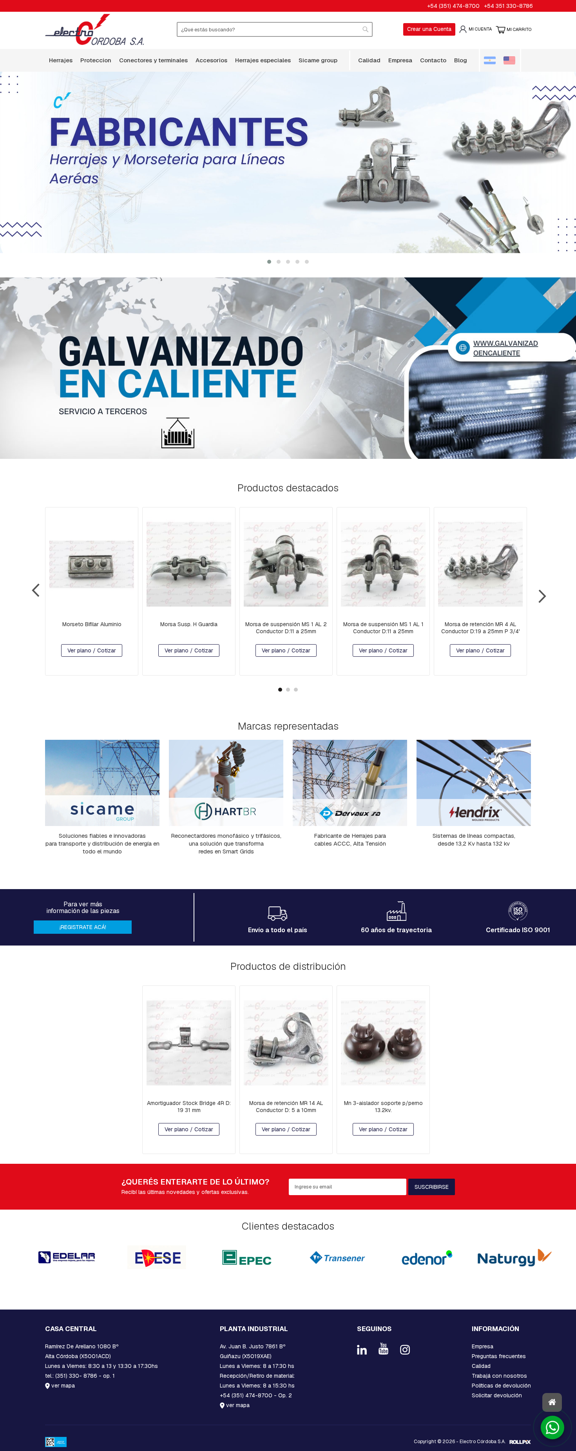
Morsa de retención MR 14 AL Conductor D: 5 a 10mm (286, 1106)
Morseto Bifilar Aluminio (91, 624)
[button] (269, 261)
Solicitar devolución (497, 1395)
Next (536, 593)
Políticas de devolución (501, 1385)
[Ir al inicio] (552, 1402)
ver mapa (62, 1385)
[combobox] (275, 29)
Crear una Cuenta (429, 29)
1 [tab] (280, 689)
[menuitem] (60, 60)
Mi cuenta (480, 29)
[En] (510, 60)
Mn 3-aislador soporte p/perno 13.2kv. (383, 1106)
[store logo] (94, 29)
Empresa (482, 1346)
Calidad (481, 1365)
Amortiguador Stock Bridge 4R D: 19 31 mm (189, 1106)
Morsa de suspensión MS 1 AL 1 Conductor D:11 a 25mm (383, 628)
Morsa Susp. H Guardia (188, 624)
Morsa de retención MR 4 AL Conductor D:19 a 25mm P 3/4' (480, 628)
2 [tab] (288, 689)
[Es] (493, 60)
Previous (40, 593)
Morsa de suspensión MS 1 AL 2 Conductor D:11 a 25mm (286, 628)
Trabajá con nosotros (499, 1375)
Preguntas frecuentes (499, 1356)
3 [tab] (296, 689)
